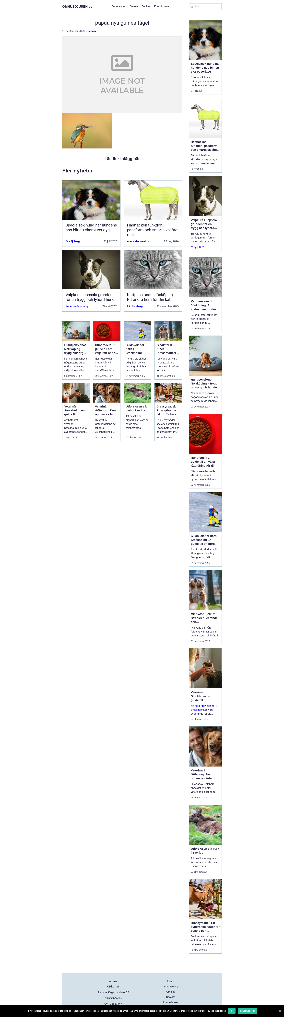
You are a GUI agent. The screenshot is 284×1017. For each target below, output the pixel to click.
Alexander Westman (139, 241)
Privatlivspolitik (247, 1011)
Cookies (146, 6)
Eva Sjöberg (73, 241)
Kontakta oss (161, 6)
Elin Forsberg (135, 306)
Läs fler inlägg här (122, 158)
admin (92, 31)
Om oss (134, 6)
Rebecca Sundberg (77, 306)
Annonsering (119, 6)
